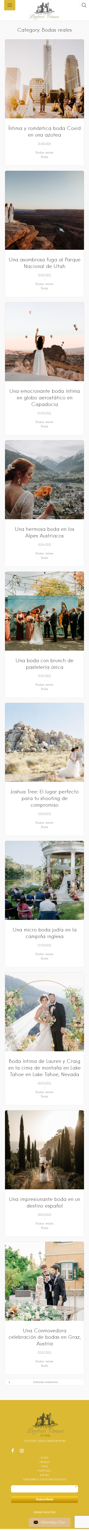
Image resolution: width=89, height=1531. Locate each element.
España (44, 1475)
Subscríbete (44, 1499)
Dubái (44, 1457)
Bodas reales (44, 152)
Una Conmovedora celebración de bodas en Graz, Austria (44, 1337)
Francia (44, 1462)
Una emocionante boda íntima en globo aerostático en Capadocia (44, 397)
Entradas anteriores (46, 1382)
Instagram (22, 1452)
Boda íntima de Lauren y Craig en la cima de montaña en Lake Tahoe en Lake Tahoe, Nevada (44, 1067)
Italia (44, 1466)
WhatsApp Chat (53, 1522)
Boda (44, 157)
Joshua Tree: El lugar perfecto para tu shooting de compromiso (44, 798)
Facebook (12, 1452)
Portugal (44, 1470)
